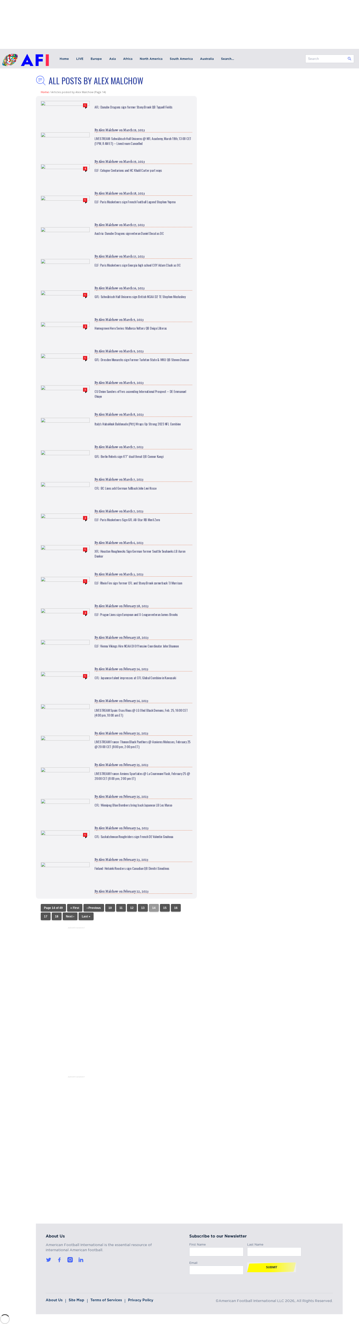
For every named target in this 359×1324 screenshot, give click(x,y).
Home (64, 59)
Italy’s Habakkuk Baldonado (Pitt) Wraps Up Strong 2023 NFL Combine (138, 423)
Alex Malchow (108, 130)
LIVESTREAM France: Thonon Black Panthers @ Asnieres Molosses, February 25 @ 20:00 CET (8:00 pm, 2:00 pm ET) (142, 744)
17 (45, 916)
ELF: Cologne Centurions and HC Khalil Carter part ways (128, 170)
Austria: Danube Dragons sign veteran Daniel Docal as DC (129, 233)
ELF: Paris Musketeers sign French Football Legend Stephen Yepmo (135, 201)
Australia (207, 59)
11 (121, 908)
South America (181, 59)
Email (193, 1262)
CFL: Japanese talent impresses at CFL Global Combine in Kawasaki (135, 677)
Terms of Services (106, 1300)
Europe (96, 59)
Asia (112, 59)
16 (176, 908)
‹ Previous (94, 908)
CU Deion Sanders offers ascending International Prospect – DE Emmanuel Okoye (140, 394)
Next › (70, 916)
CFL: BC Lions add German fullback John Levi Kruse (125, 488)
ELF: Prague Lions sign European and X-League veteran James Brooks (136, 614)
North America (151, 59)
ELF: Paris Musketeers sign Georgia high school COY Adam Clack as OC (138, 265)
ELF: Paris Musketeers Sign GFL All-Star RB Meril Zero (127, 519)
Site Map (76, 1300)
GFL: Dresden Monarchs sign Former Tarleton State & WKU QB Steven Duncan (142, 359)
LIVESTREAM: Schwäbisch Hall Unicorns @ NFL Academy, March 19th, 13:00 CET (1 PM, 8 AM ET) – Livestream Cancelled (143, 141)
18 (56, 916)
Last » (86, 916)
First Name (197, 1244)
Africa (127, 59)
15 (165, 908)
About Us (54, 1300)
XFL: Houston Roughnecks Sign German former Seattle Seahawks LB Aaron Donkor (140, 554)
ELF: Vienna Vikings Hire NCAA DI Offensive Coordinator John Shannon (137, 646)
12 (132, 908)
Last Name (255, 1244)
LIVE (79, 59)
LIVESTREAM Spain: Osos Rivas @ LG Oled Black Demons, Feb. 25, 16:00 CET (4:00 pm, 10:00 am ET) (141, 713)
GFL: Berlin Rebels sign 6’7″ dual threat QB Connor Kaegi (129, 456)
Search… (227, 59)
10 (110, 908)
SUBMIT (271, 1267)
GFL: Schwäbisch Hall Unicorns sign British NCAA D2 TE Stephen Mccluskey (140, 296)
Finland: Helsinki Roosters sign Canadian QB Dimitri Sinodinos (132, 868)
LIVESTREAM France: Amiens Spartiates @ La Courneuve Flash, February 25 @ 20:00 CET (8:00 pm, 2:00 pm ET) (142, 776)
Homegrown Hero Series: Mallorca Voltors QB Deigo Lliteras (131, 328)
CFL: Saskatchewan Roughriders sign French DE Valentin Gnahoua (134, 836)
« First (74, 908)
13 (143, 908)
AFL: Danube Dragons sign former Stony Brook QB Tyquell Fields (133, 107)
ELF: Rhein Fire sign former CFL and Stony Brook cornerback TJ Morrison (138, 583)
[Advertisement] (70, 1002)
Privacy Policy (140, 1300)
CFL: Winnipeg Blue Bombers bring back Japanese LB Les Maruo (133, 805)
